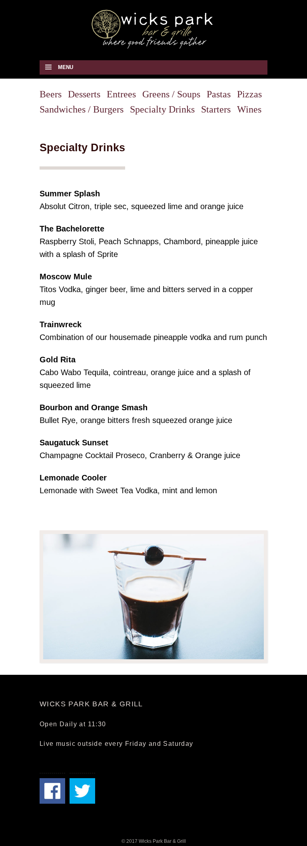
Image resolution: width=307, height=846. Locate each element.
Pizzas (249, 94)
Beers (51, 94)
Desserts (84, 94)
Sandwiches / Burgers (82, 109)
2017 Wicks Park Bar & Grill (156, 841)
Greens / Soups (171, 94)
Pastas (219, 94)
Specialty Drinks (162, 109)
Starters (216, 109)
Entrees (121, 94)
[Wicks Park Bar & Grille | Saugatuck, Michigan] (153, 28)
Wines (249, 109)
